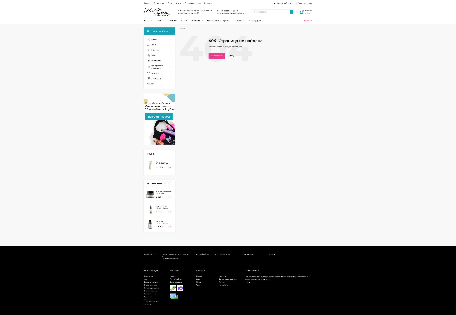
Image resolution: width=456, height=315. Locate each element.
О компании (159, 3)
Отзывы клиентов (150, 285)
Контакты (208, 3)
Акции (178, 3)
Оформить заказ (176, 282)
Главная (147, 3)
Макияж (199, 282)
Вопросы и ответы (150, 291)
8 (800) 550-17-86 (224, 11)
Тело (198, 285)
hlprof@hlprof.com (202, 254)
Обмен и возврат (150, 294)
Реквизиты (148, 297)
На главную (216, 56)
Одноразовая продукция (228, 279)
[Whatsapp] (234, 11)
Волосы (199, 276)
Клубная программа (151, 288)
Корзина (173, 276)
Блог (170, 3)
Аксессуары (223, 285)
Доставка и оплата (193, 3)
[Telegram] (237, 11)
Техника (222, 282)
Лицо (198, 279)
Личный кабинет (176, 279)
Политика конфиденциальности (152, 301)
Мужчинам (223, 276)
